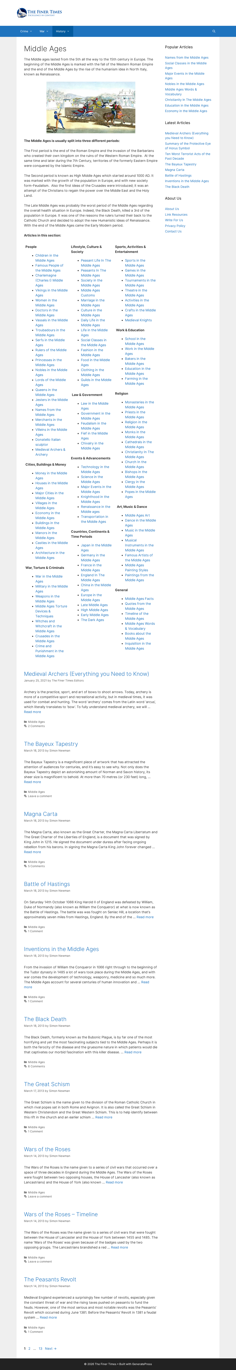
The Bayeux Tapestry (51, 743)
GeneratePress (142, 1364)
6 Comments (36, 1066)
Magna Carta (41, 814)
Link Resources (176, 214)
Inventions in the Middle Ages (61, 949)
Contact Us (173, 231)
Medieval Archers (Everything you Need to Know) (86, 673)
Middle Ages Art (137, 515)
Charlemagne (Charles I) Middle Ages (49, 280)
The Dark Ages (92, 620)
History (60, 31)
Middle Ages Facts (139, 599)
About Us (172, 209)
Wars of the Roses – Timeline (61, 1214)
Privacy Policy (175, 226)
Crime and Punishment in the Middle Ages (49, 651)
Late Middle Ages (94, 605)
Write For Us (174, 220)
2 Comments (36, 726)
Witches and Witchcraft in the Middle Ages (48, 626)
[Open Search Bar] (214, 31)
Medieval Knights (138, 320)
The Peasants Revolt (50, 1279)
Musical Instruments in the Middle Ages (139, 545)
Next (51, 1348)
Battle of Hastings (47, 884)
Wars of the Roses (47, 1149)
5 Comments (36, 866)
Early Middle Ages (95, 615)
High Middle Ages (94, 610)
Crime (24, 31)
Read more (32, 712)
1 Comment (35, 931)
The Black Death (45, 1019)
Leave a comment (40, 796)
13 (41, 1348)
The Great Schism (47, 1084)
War (42, 31)
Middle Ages (36, 722)
